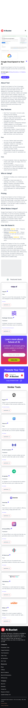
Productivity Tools (5, 647)
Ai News (3, 669)
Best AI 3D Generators (6, 675)
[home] (6, 30)
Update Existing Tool (6, 694)
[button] (25, 30)
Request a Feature (5, 691)
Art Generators (4, 658)
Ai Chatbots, (22, 72)
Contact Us (3, 689)
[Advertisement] (14, 14)
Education (3, 73)
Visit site (4, 77)
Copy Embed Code (12, 380)
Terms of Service (4, 705)
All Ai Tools (3, 661)
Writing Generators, (14, 72)
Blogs (2, 667)
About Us (3, 683)
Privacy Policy (4, 703)
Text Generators (5, 652)
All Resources (4, 677)
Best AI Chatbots (5, 672)
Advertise (3, 686)
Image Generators (5, 650)
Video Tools (4, 655)
